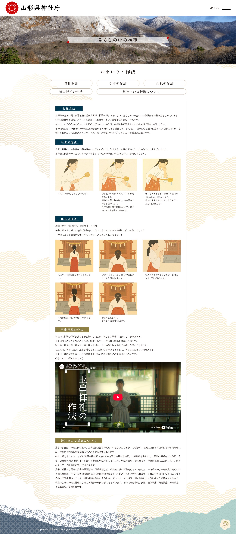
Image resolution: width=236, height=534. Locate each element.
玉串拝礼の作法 (71, 91)
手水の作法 (117, 83)
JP (211, 8)
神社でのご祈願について (141, 91)
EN (217, 8)
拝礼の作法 (164, 83)
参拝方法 (71, 83)
